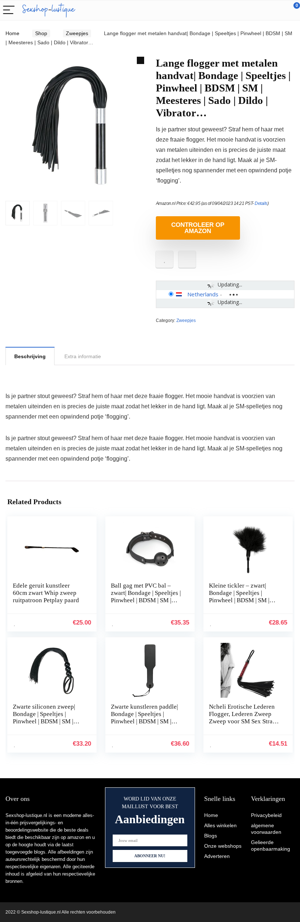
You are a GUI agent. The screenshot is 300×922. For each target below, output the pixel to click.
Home (12, 33)
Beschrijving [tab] (30, 356)
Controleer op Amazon (197, 228)
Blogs (210, 836)
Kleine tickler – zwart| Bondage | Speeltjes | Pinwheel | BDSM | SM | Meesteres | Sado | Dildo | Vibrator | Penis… (241, 600)
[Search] (261, 10)
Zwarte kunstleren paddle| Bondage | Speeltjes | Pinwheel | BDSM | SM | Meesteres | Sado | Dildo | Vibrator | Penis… (144, 721)
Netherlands (202, 294)
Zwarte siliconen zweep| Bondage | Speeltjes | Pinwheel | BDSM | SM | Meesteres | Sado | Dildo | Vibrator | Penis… (45, 721)
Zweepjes (77, 33)
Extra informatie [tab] (82, 356)
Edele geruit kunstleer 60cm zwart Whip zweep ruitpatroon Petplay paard (46, 593)
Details (261, 203)
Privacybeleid (266, 815)
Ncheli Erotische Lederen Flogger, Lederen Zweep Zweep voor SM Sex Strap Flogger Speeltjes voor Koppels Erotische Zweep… (245, 721)
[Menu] (9, 10)
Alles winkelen (220, 825)
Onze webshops (222, 846)
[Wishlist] (277, 10)
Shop (41, 33)
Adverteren (217, 856)
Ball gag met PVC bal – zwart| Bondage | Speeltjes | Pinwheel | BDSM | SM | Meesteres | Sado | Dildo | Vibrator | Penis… (146, 600)
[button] (140, 60)
